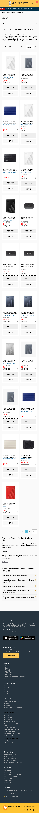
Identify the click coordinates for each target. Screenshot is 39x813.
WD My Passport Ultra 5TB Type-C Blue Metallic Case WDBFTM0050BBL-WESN (28, 313)
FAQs (6, 686)
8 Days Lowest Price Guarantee (13, 715)
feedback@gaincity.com (12, 796)
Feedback (7, 694)
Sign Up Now (11, 655)
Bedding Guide (9, 756)
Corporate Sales (9, 782)
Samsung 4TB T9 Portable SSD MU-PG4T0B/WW (26, 456)
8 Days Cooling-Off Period (12, 717)
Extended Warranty (10, 727)
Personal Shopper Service (12, 729)
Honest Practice (9, 745)
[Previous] (18, 531)
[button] (17, 83)
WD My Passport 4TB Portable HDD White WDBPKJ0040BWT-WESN (27, 122)
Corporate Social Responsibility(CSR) (15, 676)
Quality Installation (10, 741)
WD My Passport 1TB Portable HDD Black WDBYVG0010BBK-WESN (9, 218)
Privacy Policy (8, 672)
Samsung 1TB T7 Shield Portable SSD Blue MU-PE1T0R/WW (9, 122)
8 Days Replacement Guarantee (13, 719)
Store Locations (9, 688)
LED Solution (8, 778)
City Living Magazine (10, 758)
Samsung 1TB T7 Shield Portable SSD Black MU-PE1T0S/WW (10, 170)
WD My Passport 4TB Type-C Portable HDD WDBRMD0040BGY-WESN (27, 74)
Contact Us (8, 692)
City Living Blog (9, 678)
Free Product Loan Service (12, 723)
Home (3, 12)
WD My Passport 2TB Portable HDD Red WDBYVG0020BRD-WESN (9, 504)
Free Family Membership (11, 731)
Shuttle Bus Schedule (10, 690)
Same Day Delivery (10, 721)
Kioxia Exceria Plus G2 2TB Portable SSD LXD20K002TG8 (27, 218)
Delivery (7, 703)
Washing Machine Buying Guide (13, 762)
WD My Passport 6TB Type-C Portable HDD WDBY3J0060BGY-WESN (27, 361)
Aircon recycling (9, 780)
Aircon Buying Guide (10, 754)
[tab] (19, 23)
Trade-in (7, 725)
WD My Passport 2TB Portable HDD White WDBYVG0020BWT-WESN (9, 74)
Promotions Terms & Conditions (13, 707)
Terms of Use (8, 674)
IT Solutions (8, 772)
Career (7, 668)
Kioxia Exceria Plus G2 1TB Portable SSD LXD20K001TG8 (9, 265)
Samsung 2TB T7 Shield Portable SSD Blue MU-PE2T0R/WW (28, 408)
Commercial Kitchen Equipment (13, 774)
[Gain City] (18, 3)
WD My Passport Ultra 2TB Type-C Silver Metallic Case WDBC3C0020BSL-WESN (9, 361)
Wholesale (8, 770)
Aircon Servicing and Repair (12, 701)
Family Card (8, 670)
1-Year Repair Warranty (11, 743)
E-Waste (7, 705)
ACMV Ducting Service (11, 776)
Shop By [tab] (5, 18)
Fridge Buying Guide (10, 760)
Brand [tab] (4, 23)
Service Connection (9, 713)
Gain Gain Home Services (11, 735)
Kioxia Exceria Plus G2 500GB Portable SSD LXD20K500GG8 (27, 265)
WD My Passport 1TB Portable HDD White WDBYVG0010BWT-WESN (27, 170)
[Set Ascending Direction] (35, 46)
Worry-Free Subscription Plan (13, 733)
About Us (7, 666)
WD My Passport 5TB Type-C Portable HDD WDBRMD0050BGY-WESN (9, 408)
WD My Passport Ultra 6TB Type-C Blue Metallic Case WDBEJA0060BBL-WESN (10, 313)
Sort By (23, 47)
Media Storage (11, 12)
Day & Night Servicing (10, 747)
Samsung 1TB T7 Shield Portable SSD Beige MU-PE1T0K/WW (10, 456)
